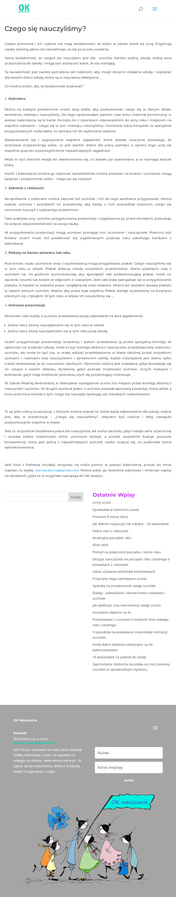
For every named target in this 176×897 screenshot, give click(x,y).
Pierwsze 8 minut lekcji (110, 517)
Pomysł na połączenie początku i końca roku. (127, 552)
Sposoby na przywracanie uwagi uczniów (124, 586)
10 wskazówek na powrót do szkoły (119, 657)
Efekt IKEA (100, 545)
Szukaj (76, 497)
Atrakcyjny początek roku (112, 538)
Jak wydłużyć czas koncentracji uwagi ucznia (127, 605)
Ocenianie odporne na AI (112, 612)
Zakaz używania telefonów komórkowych (124, 571)
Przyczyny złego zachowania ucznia (120, 578)
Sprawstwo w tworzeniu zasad (116, 509)
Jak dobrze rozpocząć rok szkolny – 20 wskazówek (131, 524)
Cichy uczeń (102, 502)
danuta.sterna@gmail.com (57, 470)
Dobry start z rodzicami (110, 531)
